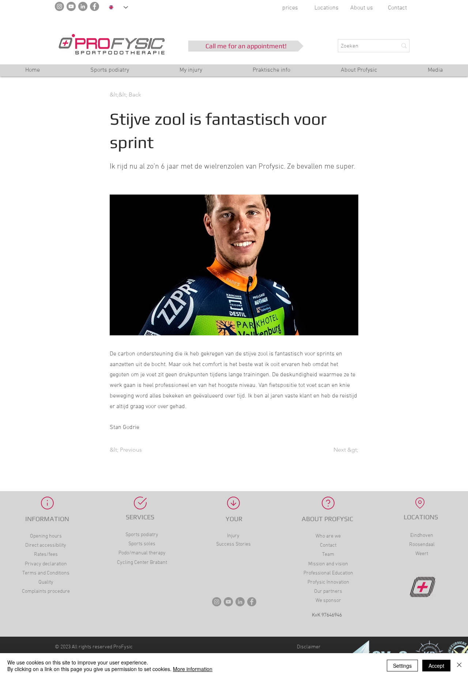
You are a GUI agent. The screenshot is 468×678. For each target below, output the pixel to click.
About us (361, 8)
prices (290, 8)
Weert (421, 554)
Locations (326, 8)
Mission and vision (328, 564)
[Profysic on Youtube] (228, 601)
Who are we (328, 536)
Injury (233, 536)
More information (192, 669)
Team (328, 554)
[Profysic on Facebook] (251, 601)
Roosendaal (422, 545)
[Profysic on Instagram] (216, 601)
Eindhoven (421, 535)
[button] (271, 72)
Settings (402, 665)
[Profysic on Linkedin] (240, 601)
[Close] (459, 665)
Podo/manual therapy (142, 553)
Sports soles (141, 544)
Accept (436, 665)
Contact (397, 8)
